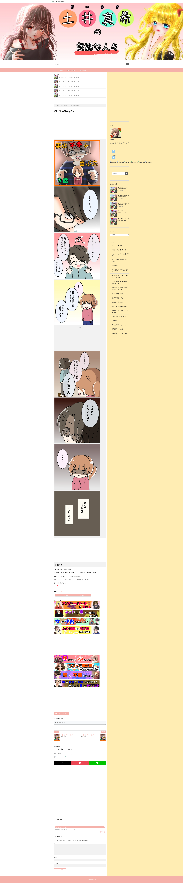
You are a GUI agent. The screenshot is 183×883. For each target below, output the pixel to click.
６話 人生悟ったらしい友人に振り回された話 (68, 77)
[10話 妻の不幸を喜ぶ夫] (103, 737)
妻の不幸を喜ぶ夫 (71, 70)
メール (56, 863)
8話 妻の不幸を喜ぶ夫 (67, 735)
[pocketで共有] (80, 763)
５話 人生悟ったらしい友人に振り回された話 (68, 81)
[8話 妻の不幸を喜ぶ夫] (57, 737)
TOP (72, 99)
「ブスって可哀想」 (82, 70)
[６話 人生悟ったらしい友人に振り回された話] (113, 190)
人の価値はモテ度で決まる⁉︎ (120, 270)
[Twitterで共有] (62, 763)
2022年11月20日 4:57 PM (61, 827)
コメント (56, 843)
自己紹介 (62, 70)
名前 (55, 857)
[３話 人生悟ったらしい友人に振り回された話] (113, 213)
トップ (55, 70)
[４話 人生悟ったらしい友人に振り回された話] (113, 205)
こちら (60, 591)
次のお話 (83, 99)
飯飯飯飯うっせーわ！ (118, 333)
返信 (102, 831)
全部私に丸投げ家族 (117, 294)
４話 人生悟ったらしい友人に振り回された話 (68, 86)
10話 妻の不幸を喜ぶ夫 (87, 735)
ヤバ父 (114, 266)
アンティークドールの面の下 (120, 254)
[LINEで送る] (97, 763)
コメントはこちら (62, 713)
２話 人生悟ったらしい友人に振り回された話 (68, 95)
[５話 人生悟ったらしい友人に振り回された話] (113, 197)
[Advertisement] (79, 339)
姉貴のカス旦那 (116, 302)
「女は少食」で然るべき (119, 250)
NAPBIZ (94, 879)
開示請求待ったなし (117, 329)
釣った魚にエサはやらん (119, 325)
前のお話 (60, 99)
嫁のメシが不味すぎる (118, 306)
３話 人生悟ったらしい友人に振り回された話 (68, 90)
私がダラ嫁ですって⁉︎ (118, 316)
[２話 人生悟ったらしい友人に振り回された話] (113, 221)
